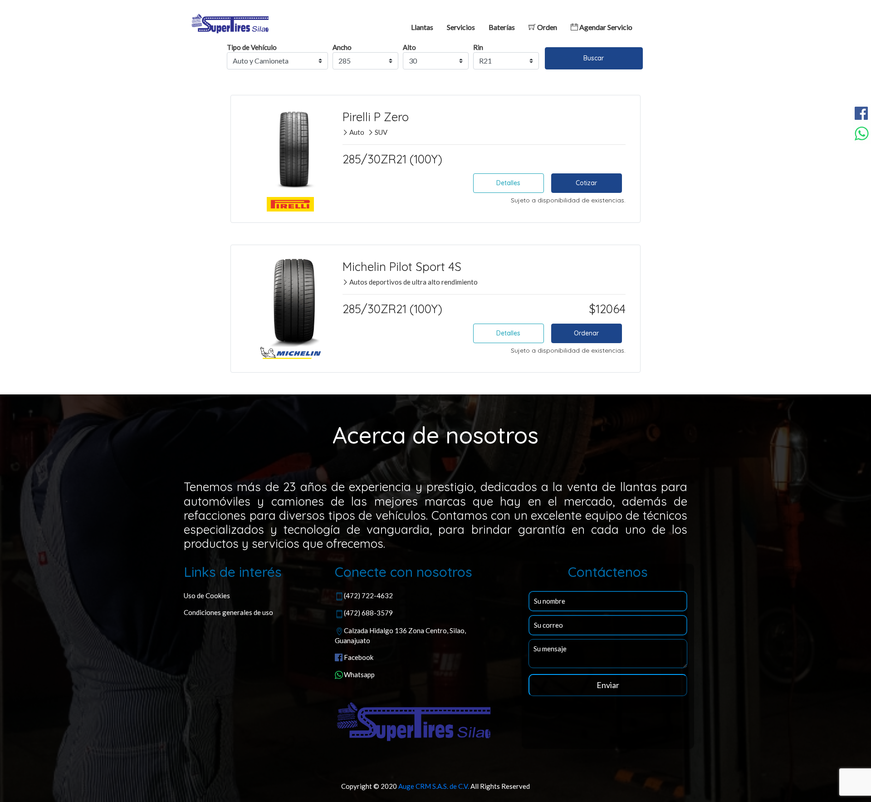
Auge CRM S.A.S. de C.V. (433, 786)
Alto (409, 47)
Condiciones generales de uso (228, 612)
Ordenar (586, 333)
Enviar (608, 685)
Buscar (593, 58)
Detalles (508, 183)
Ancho (342, 47)
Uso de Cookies (207, 595)
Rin (478, 47)
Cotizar (586, 183)
